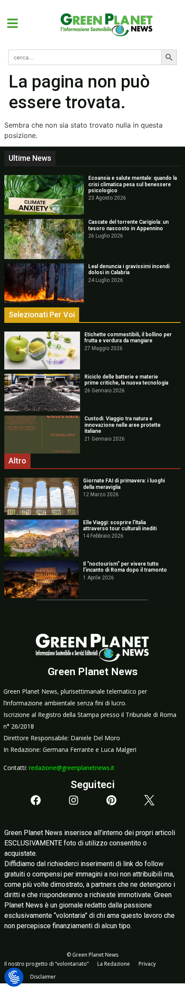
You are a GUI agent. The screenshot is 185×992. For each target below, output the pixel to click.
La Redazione (113, 963)
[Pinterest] (111, 800)
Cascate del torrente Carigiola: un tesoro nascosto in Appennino (128, 225)
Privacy (147, 963)
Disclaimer (43, 976)
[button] (9, 23)
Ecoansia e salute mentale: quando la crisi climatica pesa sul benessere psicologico (132, 184)
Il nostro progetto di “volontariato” (46, 963)
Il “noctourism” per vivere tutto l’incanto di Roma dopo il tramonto (125, 567)
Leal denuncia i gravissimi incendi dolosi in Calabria (129, 269)
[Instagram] (73, 800)
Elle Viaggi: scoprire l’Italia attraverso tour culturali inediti (120, 525)
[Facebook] (35, 800)
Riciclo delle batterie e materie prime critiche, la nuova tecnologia (126, 380)
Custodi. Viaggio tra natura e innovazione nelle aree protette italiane (122, 425)
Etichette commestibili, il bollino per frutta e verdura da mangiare (128, 338)
